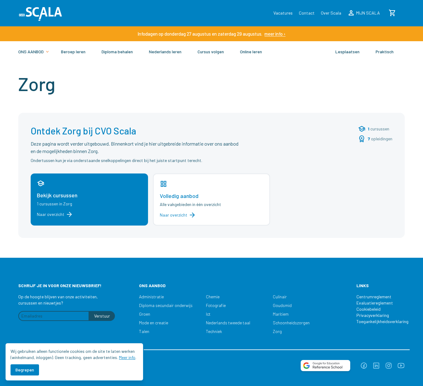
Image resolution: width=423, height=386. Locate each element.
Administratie (151, 296)
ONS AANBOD (31, 51)
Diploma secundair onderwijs (166, 305)
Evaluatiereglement (374, 302)
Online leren (251, 51)
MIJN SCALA (363, 13)
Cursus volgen (211, 51)
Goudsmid (282, 305)
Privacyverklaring (372, 315)
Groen (144, 314)
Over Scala (331, 12)
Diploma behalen (117, 51)
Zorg (277, 331)
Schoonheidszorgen (291, 322)
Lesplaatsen (347, 51)
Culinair (280, 296)
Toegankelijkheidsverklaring (379, 321)
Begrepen (24, 369)
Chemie (213, 296)
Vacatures (283, 12)
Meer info (127, 357)
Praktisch (385, 51)
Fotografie (216, 305)
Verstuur (102, 315)
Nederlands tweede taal (228, 322)
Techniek (214, 331)
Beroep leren (73, 51)
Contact (307, 12)
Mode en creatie (153, 322)
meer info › (275, 34)
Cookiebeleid (368, 309)
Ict (208, 314)
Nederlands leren (165, 51)
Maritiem (281, 314)
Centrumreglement (373, 296)
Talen (144, 331)
